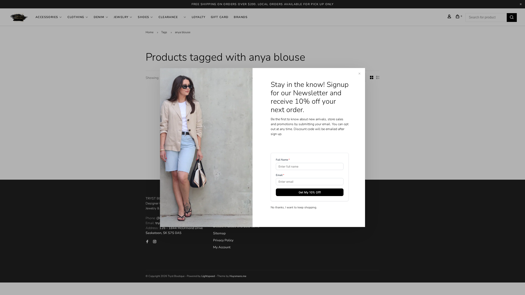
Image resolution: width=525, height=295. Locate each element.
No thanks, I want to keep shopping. (294, 207)
